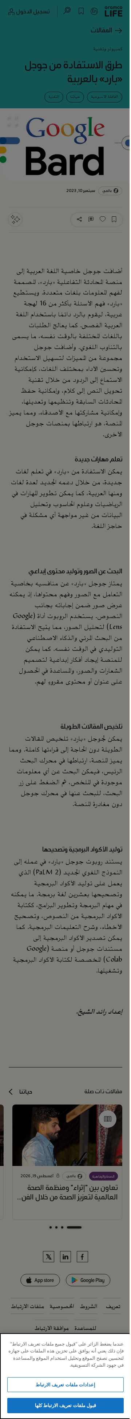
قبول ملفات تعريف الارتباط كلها (65, 1405)
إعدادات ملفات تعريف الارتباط (65, 1384)
